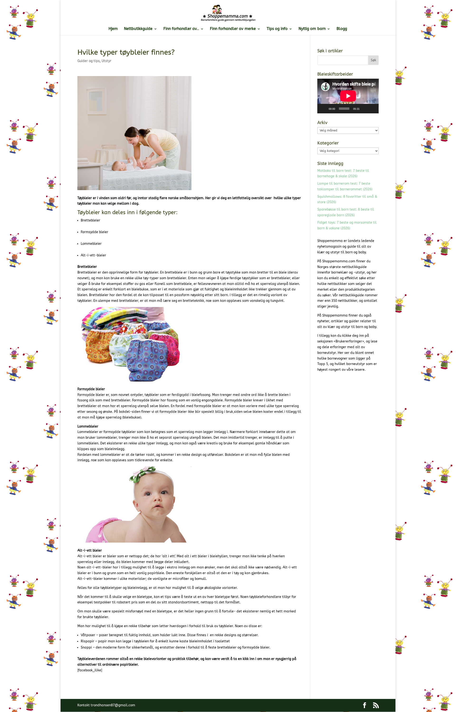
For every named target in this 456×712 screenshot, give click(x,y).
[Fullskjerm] (372, 108)
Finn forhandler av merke (233, 29)
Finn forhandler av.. (181, 29)
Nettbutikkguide (138, 29)
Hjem (113, 29)
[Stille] (364, 108)
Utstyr (106, 61)
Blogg (342, 29)
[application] (348, 96)
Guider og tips (88, 61)
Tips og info (277, 29)
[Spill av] (323, 108)
